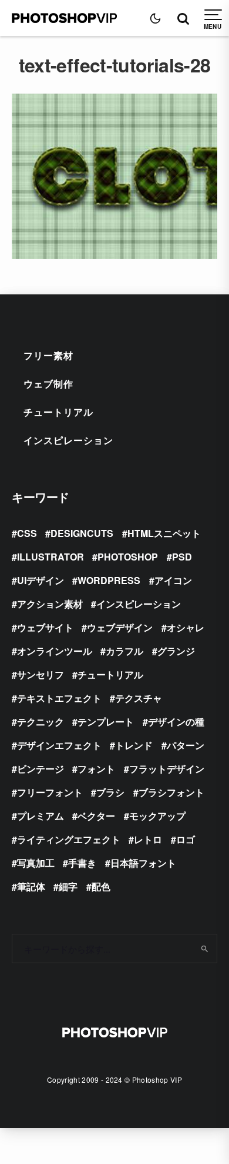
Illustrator (50, 556)
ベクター (96, 816)
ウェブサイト (45, 627)
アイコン (173, 580)
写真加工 (36, 863)
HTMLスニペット (164, 533)
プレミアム (40, 816)
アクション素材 (50, 604)
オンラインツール (54, 651)
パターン (185, 745)
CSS (27, 533)
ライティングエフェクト (68, 839)
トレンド (134, 745)
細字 (68, 886)
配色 (101, 886)
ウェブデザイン (120, 627)
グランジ (176, 651)
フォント (96, 768)
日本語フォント (143, 863)
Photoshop (127, 556)
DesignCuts (81, 533)
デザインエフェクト (59, 745)
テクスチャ (138, 698)
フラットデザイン (166, 768)
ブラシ (110, 792)
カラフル (124, 651)
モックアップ (157, 816)
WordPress (109, 580)
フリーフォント (50, 792)
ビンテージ (40, 768)
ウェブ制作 (48, 383)
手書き (82, 863)
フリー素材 (48, 355)
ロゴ (185, 839)
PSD (182, 556)
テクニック (40, 721)
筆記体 (31, 886)
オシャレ (185, 627)
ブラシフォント (171, 792)
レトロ (148, 839)
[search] (204, 948)
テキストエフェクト (59, 698)
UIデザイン (40, 580)
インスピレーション (68, 440)
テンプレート (106, 721)
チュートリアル (58, 412)
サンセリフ (40, 674)
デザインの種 (176, 721)
